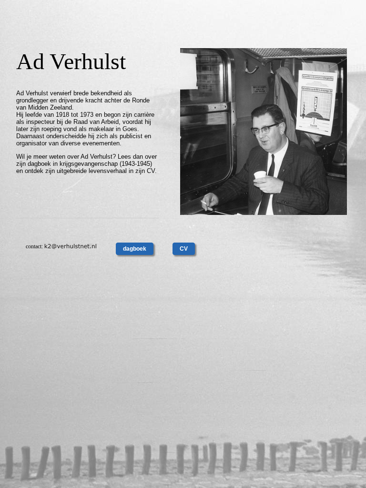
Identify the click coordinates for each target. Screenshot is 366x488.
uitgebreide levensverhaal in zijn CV (106, 170)
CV (184, 248)
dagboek (134, 248)
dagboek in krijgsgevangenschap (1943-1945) (90, 163)
